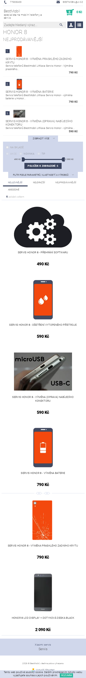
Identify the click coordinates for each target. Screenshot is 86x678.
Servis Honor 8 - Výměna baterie (30, 91)
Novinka (29, 153)
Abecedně (13, 189)
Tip (43, 153)
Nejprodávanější (65, 182)
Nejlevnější (15, 182)
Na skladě (17, 147)
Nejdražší (39, 182)
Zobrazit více (41, 138)
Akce (13, 153)
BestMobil (23, 14)
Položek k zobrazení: (43, 166)
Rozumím (66, 675)
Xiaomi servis (43, 644)
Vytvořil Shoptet (45, 669)
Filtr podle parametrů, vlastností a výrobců (41, 175)
